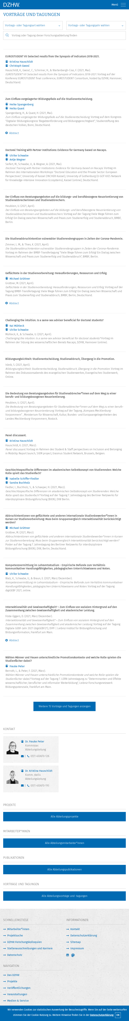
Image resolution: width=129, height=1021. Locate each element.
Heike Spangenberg (21, 104)
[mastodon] (75, 955)
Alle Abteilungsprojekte (64, 816)
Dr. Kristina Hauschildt (38, 774)
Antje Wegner (18, 159)
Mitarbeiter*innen (18, 929)
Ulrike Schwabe (19, 155)
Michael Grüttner (20, 278)
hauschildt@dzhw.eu (23, 786)
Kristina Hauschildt (21, 61)
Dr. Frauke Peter (35, 745)
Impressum (77, 948)
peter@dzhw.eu (23, 757)
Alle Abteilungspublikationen (64, 869)
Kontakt (75, 929)
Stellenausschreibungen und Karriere (30, 948)
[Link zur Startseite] (11, 4)
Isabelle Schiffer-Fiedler (24, 478)
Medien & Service (18, 1000)
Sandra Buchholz (20, 482)
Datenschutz (14, 955)
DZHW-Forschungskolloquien (24, 942)
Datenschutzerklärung (101, 1015)
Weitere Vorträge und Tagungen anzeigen (65, 706)
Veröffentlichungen (18, 988)
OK (117, 1015)
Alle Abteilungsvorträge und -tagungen (64, 896)
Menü (115, 4)
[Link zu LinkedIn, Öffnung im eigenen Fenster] (67, 955)
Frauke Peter (17, 666)
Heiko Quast (17, 108)
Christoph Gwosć (20, 65)
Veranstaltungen (17, 994)
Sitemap (75, 942)
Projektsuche (15, 935)
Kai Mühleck (17, 325)
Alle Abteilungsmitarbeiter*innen (64, 843)
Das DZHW (13, 975)
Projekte (12, 981)
